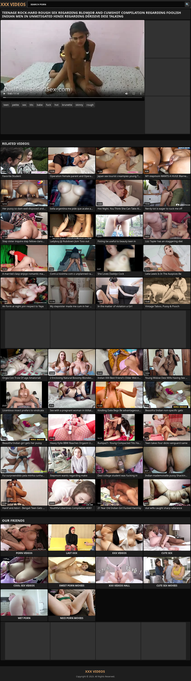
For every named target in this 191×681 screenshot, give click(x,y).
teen (6, 104)
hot (56, 104)
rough (90, 104)
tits (31, 104)
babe (40, 104)
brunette (67, 104)
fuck (48, 104)
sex (24, 104)
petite (15, 104)
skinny (79, 104)
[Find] (187, 4)
